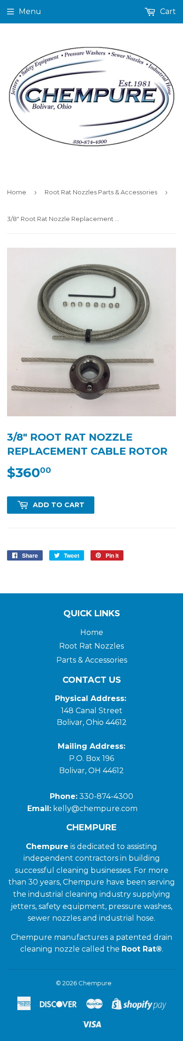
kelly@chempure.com (96, 808)
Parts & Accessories (91, 660)
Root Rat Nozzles (91, 646)
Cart (167, 11)
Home (16, 192)
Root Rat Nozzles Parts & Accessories (101, 192)
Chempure (95, 983)
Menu (30, 11)
